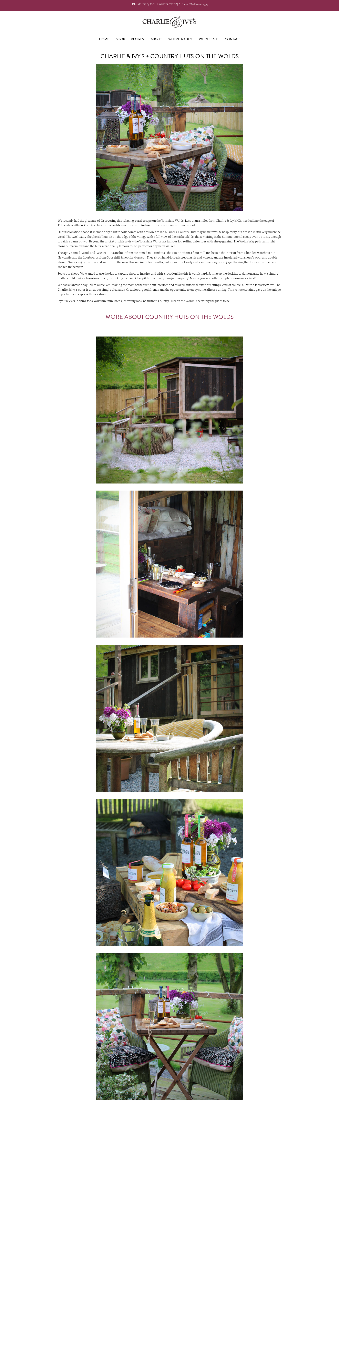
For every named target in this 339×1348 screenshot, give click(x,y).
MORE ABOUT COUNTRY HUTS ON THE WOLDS (170, 317)
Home (104, 39)
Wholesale (208, 39)
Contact (232, 39)
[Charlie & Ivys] (169, 21)
